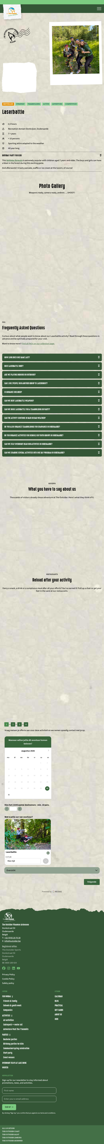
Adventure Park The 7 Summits (15, 1029)
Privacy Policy (8, 974)
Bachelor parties (10, 1039)
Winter (5, 1067)
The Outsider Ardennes (12, 1141)
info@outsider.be (12, 941)
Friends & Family (10, 1001)
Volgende (91, 881)
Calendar (58, 996)
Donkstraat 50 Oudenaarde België (8, 931)
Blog (56, 1001)
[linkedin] (13, 969)
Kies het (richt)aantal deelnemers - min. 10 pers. (27, 804)
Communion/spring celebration (16, 1048)
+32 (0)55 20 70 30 (12, 937)
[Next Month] (49, 751)
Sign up (9, 1107)
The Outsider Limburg (11, 1138)
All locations (8, 1128)
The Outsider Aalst (10, 1134)
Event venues (8, 1057)
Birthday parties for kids (13, 1043)
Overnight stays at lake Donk (14, 1063)
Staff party (7, 1052)
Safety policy (8, 983)
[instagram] (8, 969)
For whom (6, 996)
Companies (7, 1010)
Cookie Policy (8, 978)
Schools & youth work (12, 1005)
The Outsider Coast (11, 1131)
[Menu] (99, 8)
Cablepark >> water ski (12, 1024)
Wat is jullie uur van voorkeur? (19, 816)
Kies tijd (46, 861)
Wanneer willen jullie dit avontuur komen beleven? (28, 742)
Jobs (56, 1019)
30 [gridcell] (47, 788)
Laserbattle (11, 852)
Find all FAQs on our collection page (38, 343)
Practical (59, 1005)
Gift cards (59, 1010)
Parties (5, 1034)
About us (58, 1014)
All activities (8, 1020)
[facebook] (3, 969)
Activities (6, 1015)
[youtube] (18, 969)
